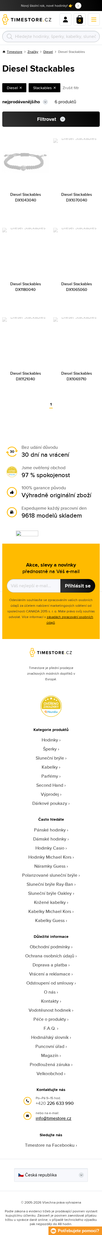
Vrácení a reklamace (49, 974)
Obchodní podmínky (50, 947)
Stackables (42, 88)
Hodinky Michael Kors (49, 857)
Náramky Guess (49, 866)
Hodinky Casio (49, 848)
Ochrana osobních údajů (49, 956)
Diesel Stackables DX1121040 (25, 376)
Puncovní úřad (49, 1046)
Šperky (50, 749)
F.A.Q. (50, 1028)
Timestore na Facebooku (50, 1145)
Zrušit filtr (71, 87)
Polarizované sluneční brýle (49, 875)
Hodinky (50, 740)
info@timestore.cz (53, 1118)
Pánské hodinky (50, 830)
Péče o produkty (49, 1019)
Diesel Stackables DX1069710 (76, 376)
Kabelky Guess (50, 920)
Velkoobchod (50, 1073)
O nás (50, 992)
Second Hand (49, 785)
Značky (32, 52)
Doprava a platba (50, 965)
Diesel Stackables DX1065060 (76, 286)
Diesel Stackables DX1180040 (25, 286)
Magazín (49, 1055)
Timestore (14, 52)
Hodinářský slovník (50, 1037)
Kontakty (50, 1001)
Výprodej (50, 794)
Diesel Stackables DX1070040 (76, 197)
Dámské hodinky (49, 839)
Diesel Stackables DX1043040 (25, 197)
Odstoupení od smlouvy (49, 983)
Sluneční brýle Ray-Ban (50, 884)
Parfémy (49, 776)
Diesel (48, 52)
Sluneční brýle (50, 758)
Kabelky (50, 767)
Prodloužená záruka (50, 1064)
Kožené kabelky (50, 902)
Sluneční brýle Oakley (50, 893)
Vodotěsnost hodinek (50, 1010)
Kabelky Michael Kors (49, 911)
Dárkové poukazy (49, 803)
